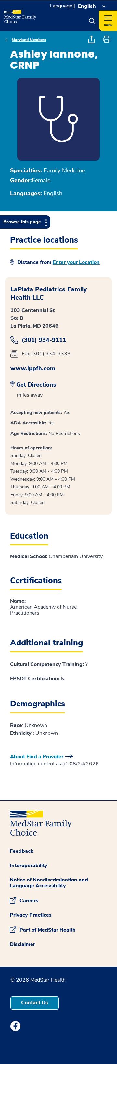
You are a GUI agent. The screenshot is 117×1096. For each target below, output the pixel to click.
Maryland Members (29, 39)
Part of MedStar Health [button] (48, 929)
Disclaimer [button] (22, 944)
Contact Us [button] (34, 1002)
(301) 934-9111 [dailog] (44, 340)
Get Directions (36, 385)
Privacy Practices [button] (31, 915)
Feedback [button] (21, 851)
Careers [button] (29, 900)
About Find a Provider (36, 756)
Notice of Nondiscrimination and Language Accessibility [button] (49, 882)
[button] (92, 21)
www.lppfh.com (32, 368)
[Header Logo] (19, 14)
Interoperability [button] (28, 865)
